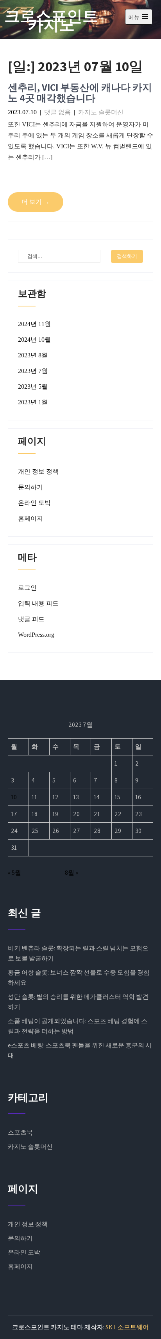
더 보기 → (35, 201)
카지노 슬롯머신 (100, 112)
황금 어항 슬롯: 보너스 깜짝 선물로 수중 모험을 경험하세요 (79, 977)
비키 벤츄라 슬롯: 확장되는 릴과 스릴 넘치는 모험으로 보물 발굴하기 (78, 953)
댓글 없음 (57, 112)
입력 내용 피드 (38, 603)
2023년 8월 (33, 355)
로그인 (27, 587)
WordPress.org (36, 634)
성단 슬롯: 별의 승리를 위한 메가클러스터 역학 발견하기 (78, 1002)
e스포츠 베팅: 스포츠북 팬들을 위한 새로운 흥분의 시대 (80, 1050)
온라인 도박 (34, 502)
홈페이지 (30, 518)
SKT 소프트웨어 (127, 1327)
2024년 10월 (34, 339)
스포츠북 (20, 1132)
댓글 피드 (31, 619)
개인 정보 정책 (38, 471)
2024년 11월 (34, 324)
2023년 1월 (33, 402)
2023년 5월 (33, 386)
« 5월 (14, 873)
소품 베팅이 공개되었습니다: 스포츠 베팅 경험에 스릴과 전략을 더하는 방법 (77, 1026)
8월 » (71, 873)
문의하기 (30, 487)
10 (14, 797)
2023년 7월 (33, 371)
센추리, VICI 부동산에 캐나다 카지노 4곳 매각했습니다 (80, 93)
